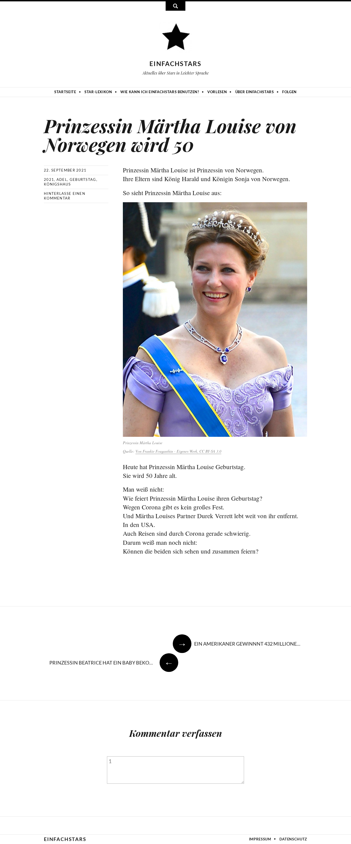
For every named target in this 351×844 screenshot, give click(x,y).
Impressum (260, 839)
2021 (49, 179)
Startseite (65, 92)
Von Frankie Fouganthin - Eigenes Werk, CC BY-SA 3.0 (178, 451)
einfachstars (175, 63)
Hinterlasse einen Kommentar (64, 195)
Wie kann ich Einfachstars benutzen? (159, 92)
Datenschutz (293, 839)
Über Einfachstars (254, 92)
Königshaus (57, 184)
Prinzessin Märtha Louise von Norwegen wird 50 (170, 134)
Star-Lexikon (98, 92)
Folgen (289, 92)
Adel (61, 179)
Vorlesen (217, 92)
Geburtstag (83, 179)
